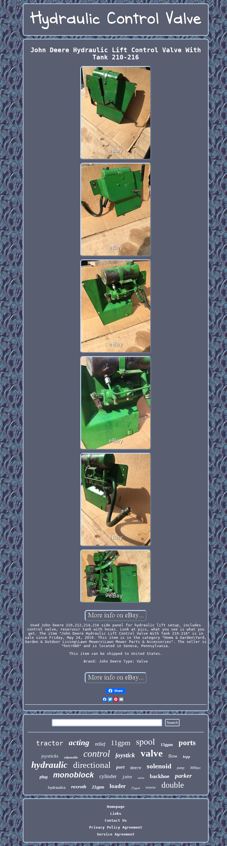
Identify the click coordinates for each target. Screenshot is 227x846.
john (127, 776)
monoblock (73, 775)
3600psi (195, 768)
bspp (186, 757)
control (96, 753)
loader (118, 786)
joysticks (49, 756)
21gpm (98, 787)
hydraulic (49, 765)
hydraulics (57, 787)
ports (187, 742)
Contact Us (116, 820)
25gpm (135, 788)
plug (44, 776)
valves (141, 777)
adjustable (71, 757)
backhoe (159, 776)
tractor (49, 743)
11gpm (120, 743)
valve (152, 753)
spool (145, 741)
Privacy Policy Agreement (115, 827)
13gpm (167, 744)
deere (135, 768)
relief (100, 744)
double (172, 784)
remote (151, 787)
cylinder (108, 776)
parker (183, 775)
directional (92, 765)
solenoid (159, 766)
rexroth (78, 786)
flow (172, 756)
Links (115, 813)
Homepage (116, 807)
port (120, 767)
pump (180, 768)
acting (79, 742)
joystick (125, 755)
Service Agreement (116, 834)
